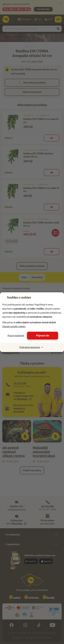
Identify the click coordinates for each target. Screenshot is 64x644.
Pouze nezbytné (16, 335)
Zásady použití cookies (13, 326)
